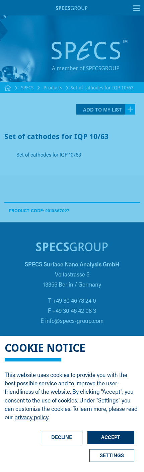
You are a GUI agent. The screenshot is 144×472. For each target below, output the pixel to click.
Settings (112, 455)
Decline (61, 437)
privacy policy (31, 417)
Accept (110, 437)
